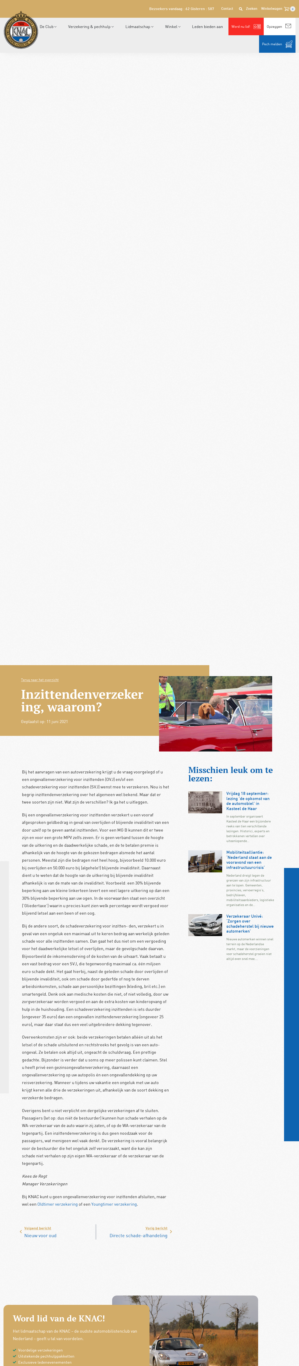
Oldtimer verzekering (57, 1204)
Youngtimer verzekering (114, 1204)
